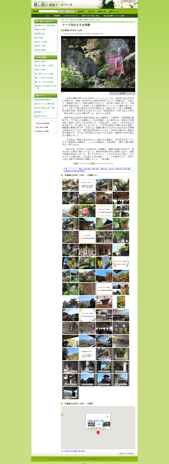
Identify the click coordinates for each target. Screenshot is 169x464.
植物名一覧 (101, 11)
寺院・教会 (91, 169)
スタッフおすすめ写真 (45, 82)
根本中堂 (119, 169)
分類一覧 (90, 11)
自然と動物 (41, 50)
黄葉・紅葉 (83, 169)
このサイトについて (71, 15)
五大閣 (73, 171)
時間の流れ (41, 34)
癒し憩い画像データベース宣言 (114, 15)
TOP (62, 20)
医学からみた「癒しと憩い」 (91, 15)
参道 (78, 171)
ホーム (48, 15)
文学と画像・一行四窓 (45, 65)
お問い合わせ (42, 116)
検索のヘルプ (113, 11)
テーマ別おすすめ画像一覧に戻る (73, 451)
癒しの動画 (41, 61)
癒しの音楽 (41, 70)
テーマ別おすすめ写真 (45, 78)
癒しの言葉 (41, 29)
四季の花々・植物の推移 (46, 25)
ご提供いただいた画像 (45, 74)
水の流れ (40, 38)
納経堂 (68, 171)
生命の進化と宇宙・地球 (46, 108)
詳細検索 (80, 11)
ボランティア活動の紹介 (46, 104)
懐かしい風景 (42, 42)
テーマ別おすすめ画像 (74, 20)
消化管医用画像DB (44, 100)
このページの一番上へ (126, 453)
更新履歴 (57, 15)
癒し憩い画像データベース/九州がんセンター (59, 5)
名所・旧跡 (100, 169)
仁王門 (124, 169)
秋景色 (82, 171)
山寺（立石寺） (109, 169)
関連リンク (41, 112)
